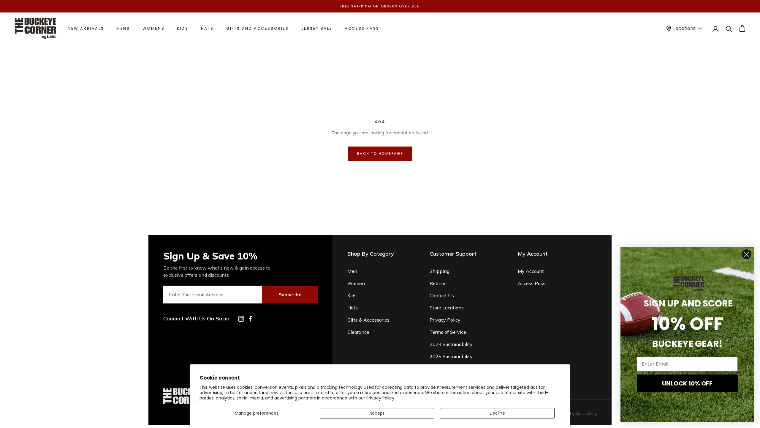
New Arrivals (86, 28)
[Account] (715, 29)
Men (352, 271)
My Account (531, 271)
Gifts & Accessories (368, 320)
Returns (438, 283)
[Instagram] (241, 319)
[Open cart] (742, 28)
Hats (207, 28)
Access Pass (362, 28)
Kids (182, 28)
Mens (123, 28)
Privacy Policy (380, 398)
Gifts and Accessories (257, 28)
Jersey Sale (316, 28)
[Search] (729, 28)
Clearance (358, 332)
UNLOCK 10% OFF (687, 383)
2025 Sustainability (451, 356)
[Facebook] (250, 319)
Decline (497, 413)
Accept (376, 413)
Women (356, 283)
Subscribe (290, 295)
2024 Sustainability (451, 344)
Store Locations (447, 308)
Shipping (439, 271)
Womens (153, 28)
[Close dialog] (746, 254)
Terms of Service (448, 332)
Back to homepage (380, 153)
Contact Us (442, 295)
